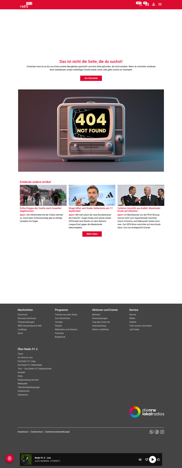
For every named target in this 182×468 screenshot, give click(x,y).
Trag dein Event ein (101, 322)
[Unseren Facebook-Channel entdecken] (157, 432)
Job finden (134, 329)
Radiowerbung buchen (28, 380)
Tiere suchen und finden (140, 325)
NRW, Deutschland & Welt (30, 325)
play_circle (152, 459)
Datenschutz (24, 391)
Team (20, 354)
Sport (20, 333)
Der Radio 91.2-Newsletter (30, 365)
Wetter (132, 318)
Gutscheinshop (99, 325)
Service (132, 314)
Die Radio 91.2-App (27, 361)
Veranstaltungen (100, 318)
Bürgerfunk (60, 337)
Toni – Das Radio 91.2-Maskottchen (35, 368)
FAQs (20, 376)
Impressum (23, 394)
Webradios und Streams (66, 329)
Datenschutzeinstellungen (57, 432)
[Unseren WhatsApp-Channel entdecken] (151, 432)
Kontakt (21, 372)
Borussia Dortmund (27, 318)
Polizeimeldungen (26, 322)
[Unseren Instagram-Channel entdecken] (162, 432)
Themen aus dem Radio (66, 314)
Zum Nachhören (62, 318)
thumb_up (158, 459)
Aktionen (96, 314)
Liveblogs (22, 329)
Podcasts (59, 333)
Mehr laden (92, 234)
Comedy (59, 322)
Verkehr (132, 322)
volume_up (140, 459)
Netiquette (22, 383)
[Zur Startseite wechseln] (26, 5)
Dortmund (22, 314)
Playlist (58, 325)
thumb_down (146, 459)
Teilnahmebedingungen (29, 387)
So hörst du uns (25, 357)
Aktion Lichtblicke (100, 329)
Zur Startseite (91, 78)
